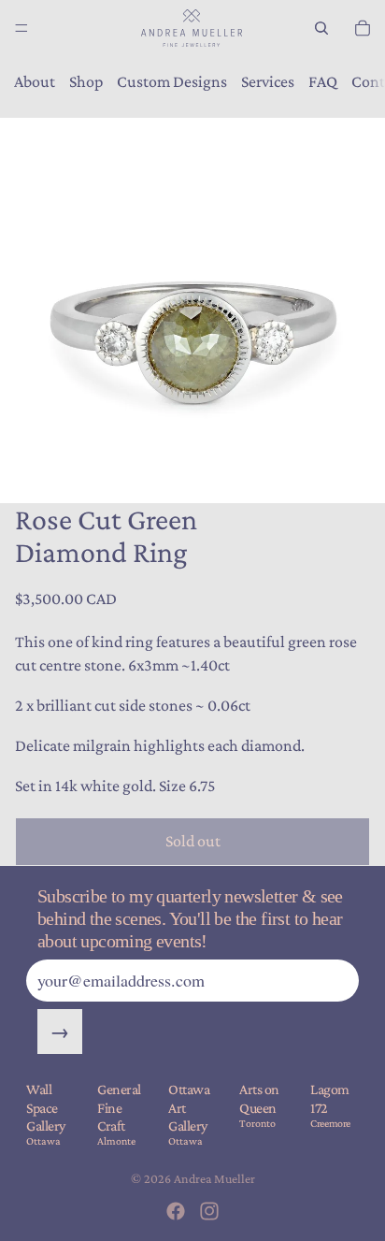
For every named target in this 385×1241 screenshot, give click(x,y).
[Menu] (21, 28)
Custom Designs (172, 81)
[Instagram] (209, 1211)
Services (267, 81)
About (34, 81)
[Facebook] (175, 1211)
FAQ (322, 81)
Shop (86, 81)
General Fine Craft (119, 1107)
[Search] (321, 28)
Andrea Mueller (214, 1178)
